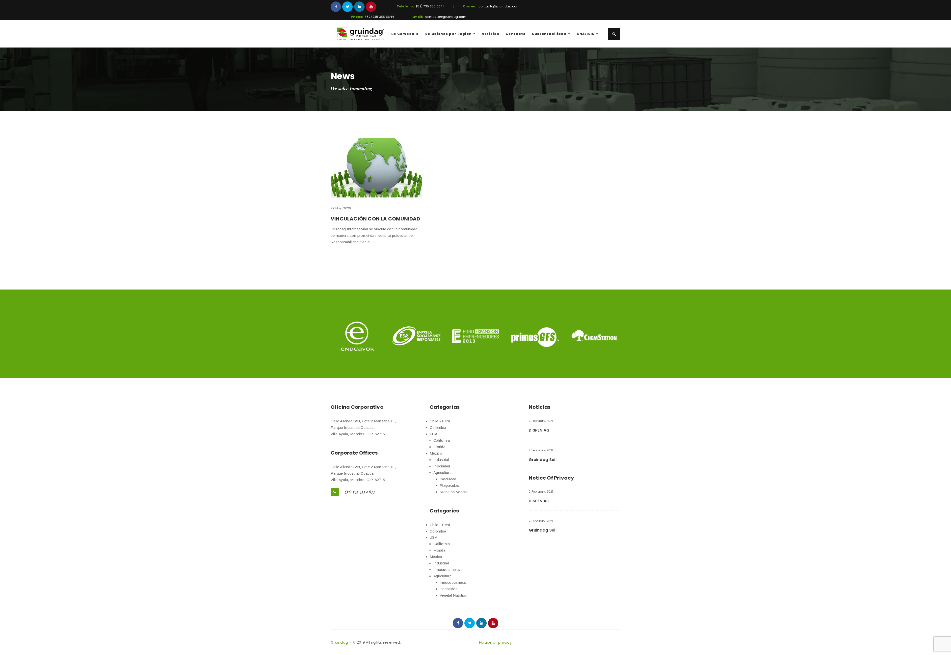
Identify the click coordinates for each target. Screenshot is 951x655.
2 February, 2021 (541, 421)
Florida (439, 447)
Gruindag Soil (542, 459)
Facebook (336, 6)
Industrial (441, 460)
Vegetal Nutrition (453, 595)
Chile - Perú (440, 421)
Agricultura (442, 472)
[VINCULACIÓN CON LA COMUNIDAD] (376, 167)
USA (433, 537)
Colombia (438, 427)
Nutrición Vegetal (454, 492)
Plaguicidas (449, 485)
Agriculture (442, 576)
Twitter (347, 6)
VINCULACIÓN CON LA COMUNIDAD (375, 218)
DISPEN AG (539, 430)
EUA (433, 434)
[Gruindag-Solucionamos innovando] (361, 34)
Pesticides (448, 589)
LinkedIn (359, 6)
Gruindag (339, 642)
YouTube (371, 6)
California (441, 440)
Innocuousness (446, 569)
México (436, 453)
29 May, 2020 (341, 208)
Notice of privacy (495, 642)
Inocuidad (441, 466)
